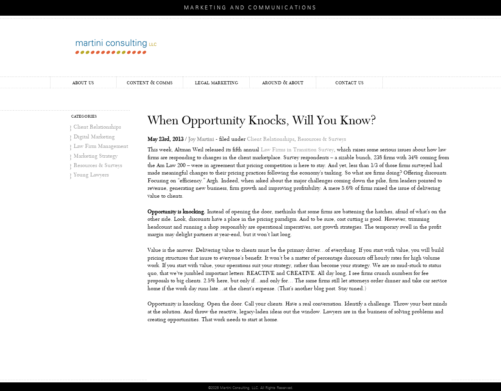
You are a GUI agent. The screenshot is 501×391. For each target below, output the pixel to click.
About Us (83, 82)
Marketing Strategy (95, 156)
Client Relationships (97, 127)
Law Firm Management (101, 146)
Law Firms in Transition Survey (297, 150)
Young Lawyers (91, 175)
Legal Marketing (216, 82)
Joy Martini (201, 139)
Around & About (282, 82)
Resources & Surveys (98, 165)
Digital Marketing (94, 137)
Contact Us (349, 82)
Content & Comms (150, 82)
